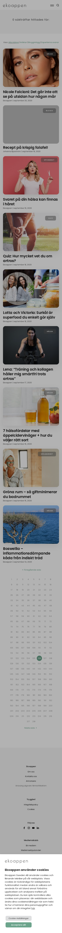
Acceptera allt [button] (18, 924)
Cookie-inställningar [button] (19, 918)
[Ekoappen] (16, 861)
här (33, 908)
